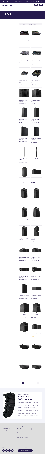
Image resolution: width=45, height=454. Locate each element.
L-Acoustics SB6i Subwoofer (24, 295)
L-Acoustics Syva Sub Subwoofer (35, 179)
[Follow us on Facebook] (3, 450)
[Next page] (38, 383)
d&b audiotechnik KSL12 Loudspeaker (35, 374)
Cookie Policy (19, 434)
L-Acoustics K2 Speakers (23, 276)
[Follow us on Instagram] (6, 450)
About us (5, 1)
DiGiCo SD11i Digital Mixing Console (35, 81)
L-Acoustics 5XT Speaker (35, 100)
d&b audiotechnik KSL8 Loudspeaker (23, 374)
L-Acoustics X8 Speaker (23, 119)
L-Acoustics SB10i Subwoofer (36, 295)
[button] (42, 5)
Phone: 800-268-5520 (23, 1)
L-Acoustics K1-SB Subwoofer (36, 276)
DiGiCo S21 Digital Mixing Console (23, 81)
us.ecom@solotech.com (8, 430)
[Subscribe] (42, 429)
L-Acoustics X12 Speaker (23, 138)
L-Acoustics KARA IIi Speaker (36, 257)
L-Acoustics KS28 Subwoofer (36, 333)
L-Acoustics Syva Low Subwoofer (23, 179)
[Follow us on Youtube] (12, 450)
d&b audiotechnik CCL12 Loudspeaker (35, 354)
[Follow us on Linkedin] (9, 450)
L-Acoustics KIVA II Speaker (36, 238)
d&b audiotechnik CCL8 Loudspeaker (23, 354)
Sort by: (30, 24)
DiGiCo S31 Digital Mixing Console (35, 61)
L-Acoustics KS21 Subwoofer (36, 314)
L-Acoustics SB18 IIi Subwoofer (24, 314)
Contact (15, 1)
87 (34, 382)
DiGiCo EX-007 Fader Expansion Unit (34, 41)
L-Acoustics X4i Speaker (23, 100)
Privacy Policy (19, 428)
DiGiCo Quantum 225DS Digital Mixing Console (24, 41)
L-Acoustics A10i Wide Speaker (24, 219)
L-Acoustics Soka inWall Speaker (23, 159)
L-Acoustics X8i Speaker (35, 119)
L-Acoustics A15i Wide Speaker (24, 238)
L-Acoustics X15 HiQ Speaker (36, 138)
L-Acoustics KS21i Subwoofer (24, 333)
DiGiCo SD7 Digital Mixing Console (23, 61)
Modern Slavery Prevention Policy (22, 432)
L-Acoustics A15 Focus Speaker (36, 219)
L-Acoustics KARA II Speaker (24, 257)
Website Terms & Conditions (22, 437)
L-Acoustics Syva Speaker (35, 158)
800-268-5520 (6, 428)
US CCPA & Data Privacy (21, 439)
